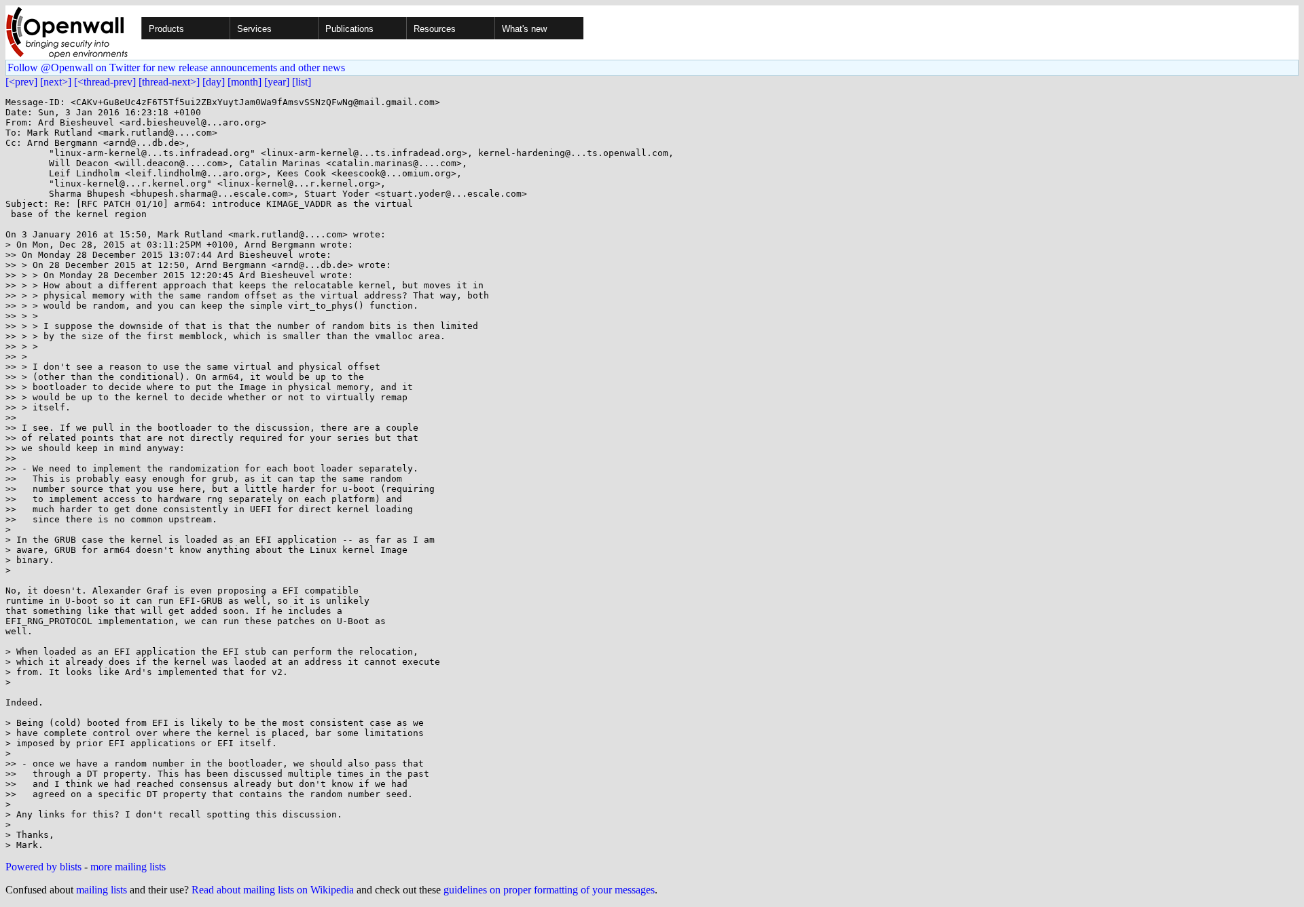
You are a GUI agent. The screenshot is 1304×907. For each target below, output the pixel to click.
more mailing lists (128, 866)
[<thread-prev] (105, 82)
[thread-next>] (169, 82)
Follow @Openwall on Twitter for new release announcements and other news (176, 67)
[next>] (55, 82)
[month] (244, 82)
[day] (213, 82)
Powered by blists (43, 866)
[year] (276, 82)
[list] (301, 82)
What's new (524, 29)
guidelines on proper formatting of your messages (549, 889)
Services (254, 29)
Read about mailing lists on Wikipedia (273, 889)
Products (166, 29)
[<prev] (21, 82)
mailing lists (101, 889)
